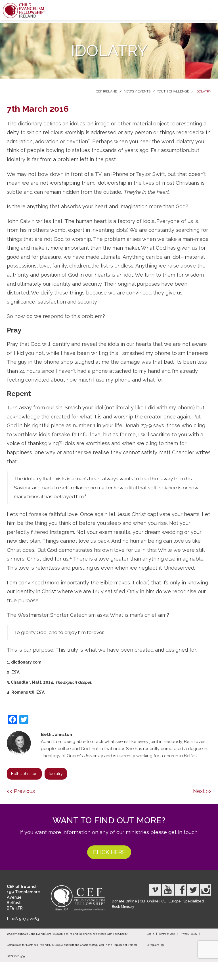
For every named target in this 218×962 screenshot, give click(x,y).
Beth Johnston (24, 773)
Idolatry (203, 91)
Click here (109, 852)
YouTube (168, 890)
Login (150, 933)
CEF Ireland (106, 91)
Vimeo (155, 890)
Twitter (193, 890)
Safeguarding (155, 945)
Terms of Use (167, 933)
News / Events (137, 91)
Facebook (180, 890)
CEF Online (149, 901)
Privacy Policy (188, 933)
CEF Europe (171, 901)
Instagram (205, 890)
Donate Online (124, 901)
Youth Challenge (173, 91)
